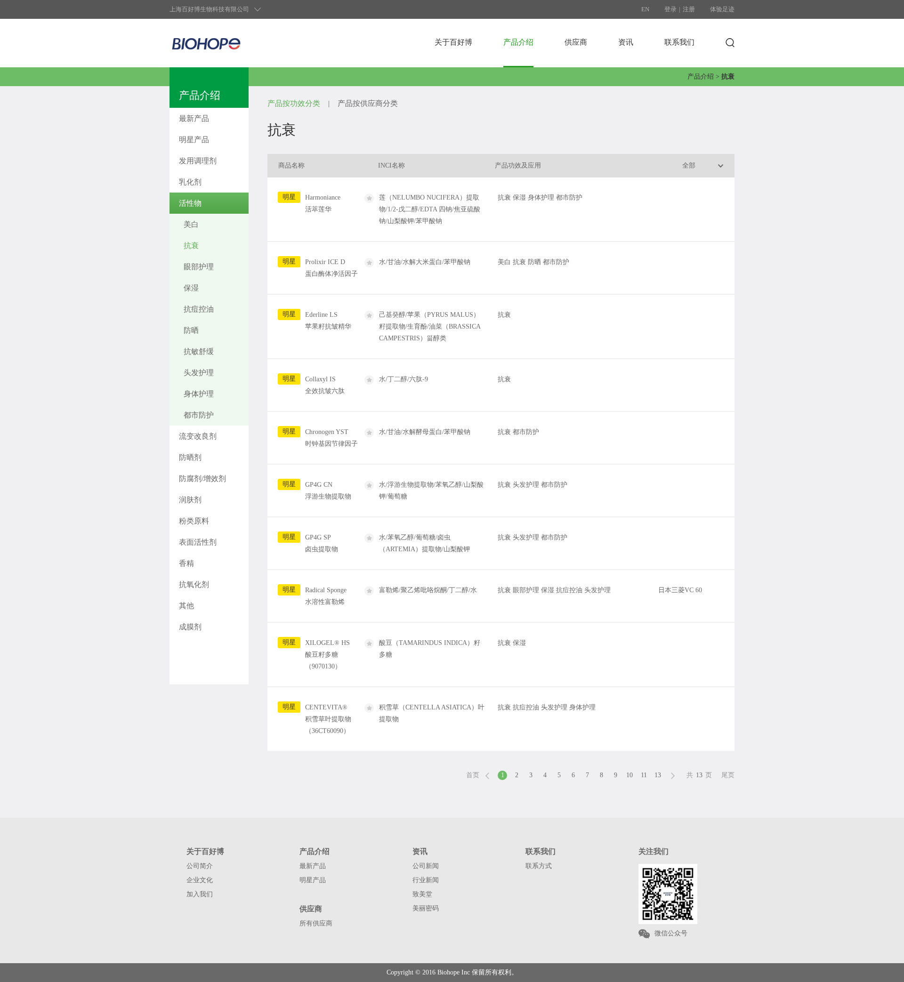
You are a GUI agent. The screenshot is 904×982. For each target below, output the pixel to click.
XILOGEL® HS (327, 654)
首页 (472, 775)
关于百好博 (453, 42)
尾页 (727, 775)
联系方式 (538, 865)
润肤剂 (190, 500)
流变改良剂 (198, 436)
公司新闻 (425, 865)
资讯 (625, 42)
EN (645, 9)
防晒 (191, 330)
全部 (688, 165)
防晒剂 (190, 457)
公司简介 (199, 865)
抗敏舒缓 (199, 351)
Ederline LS (328, 320)
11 (644, 775)
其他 (186, 606)
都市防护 (199, 415)
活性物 (190, 203)
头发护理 (199, 373)
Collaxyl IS (325, 385)
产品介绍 (518, 42)
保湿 (191, 288)
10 (629, 775)
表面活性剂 (198, 542)
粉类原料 (194, 521)
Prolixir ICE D (331, 267)
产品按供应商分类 (368, 103)
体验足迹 (722, 9)
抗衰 (191, 245)
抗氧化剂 (194, 584)
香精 (186, 563)
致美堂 (422, 894)
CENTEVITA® (328, 719)
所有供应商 (315, 923)
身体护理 (199, 394)
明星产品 (194, 140)
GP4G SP (321, 543)
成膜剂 (190, 627)
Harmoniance (322, 203)
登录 (670, 9)
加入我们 (199, 894)
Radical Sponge (326, 596)
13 (657, 775)
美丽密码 (425, 908)
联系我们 (679, 42)
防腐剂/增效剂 (202, 479)
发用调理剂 (198, 161)
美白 (191, 224)
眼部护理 (199, 267)
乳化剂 (190, 182)
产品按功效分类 (293, 103)
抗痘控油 (199, 309)
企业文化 (199, 880)
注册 (689, 9)
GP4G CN (328, 490)
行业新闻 (425, 880)
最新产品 (194, 118)
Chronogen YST (331, 437)
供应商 (576, 42)
